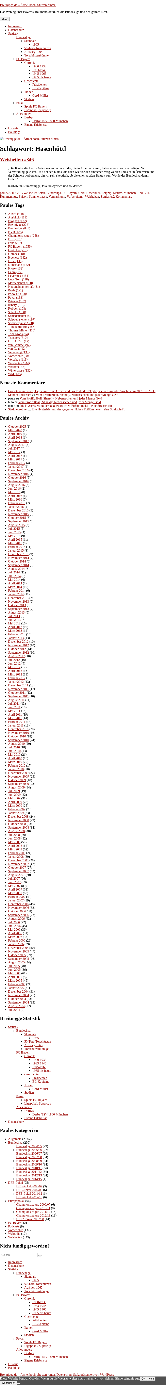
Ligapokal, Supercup (37, 110)
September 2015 (18, 521)
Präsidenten (39, 84)
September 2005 (18, 958)
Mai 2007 (14, 885)
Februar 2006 (16, 940)
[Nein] (18, 1383)
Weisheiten (30, 193)
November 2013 (18, 601)
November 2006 (18, 907)
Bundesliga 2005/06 (29, 1150)
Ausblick (17, 217)
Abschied (17, 213)
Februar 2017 (16, 463)
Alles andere (24, 113)
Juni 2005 (14, 969)
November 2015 (18, 514)
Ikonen (28, 92)
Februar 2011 (16, 721)
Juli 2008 (14, 834)
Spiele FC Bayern (35, 106)
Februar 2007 (16, 896)
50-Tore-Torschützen (37, 48)
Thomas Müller (21, 330)
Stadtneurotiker (18, 409)
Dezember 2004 (18, 991)
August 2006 (16, 918)
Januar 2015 (16, 550)
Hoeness (17, 257)
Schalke (17, 312)
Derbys (29, 117)
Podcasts (13, 1226)
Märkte (117, 193)
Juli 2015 (14, 528)
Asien (41, 193)
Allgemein (14, 1139)
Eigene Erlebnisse (35, 124)
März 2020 (15, 430)
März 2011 (15, 718)
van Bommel (19, 345)
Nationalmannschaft (24, 286)
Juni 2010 (14, 751)
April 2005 (15, 977)
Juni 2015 (14, 532)
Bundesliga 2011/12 (29, 1171)
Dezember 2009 (18, 773)
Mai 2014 (14, 579)
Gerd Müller (40, 95)
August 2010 (16, 743)
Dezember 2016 (18, 470)
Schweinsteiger (21, 319)
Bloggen (17, 221)
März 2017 (15, 459)
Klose (15, 268)
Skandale (30, 41)
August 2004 (16, 1006)
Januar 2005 (16, 988)
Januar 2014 (16, 594)
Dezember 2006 (18, 904)
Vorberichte (18, 356)
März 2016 (15, 499)
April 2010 (15, 758)
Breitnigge (18, 224)
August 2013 (16, 612)
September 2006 (18, 915)
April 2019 (15, 434)
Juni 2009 (14, 794)
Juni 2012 (14, 663)
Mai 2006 (14, 929)
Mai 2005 (14, 973)
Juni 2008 (14, 838)
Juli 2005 (14, 966)
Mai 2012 (14, 667)
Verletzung (19, 352)
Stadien (29, 99)
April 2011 (15, 714)
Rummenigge (8, 196)
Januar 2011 (15, 725)
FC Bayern (23, 59)
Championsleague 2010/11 (33, 1208)
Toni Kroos (18, 334)
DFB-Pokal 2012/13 (29, 1197)
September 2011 (18, 696)
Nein (151, 1378)
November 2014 (18, 557)
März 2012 (15, 674)
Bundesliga (23, 37)
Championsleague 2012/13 (33, 1215)
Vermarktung (57, 196)
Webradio (14, 1233)
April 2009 (15, 802)
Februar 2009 (16, 809)
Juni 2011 (14, 707)
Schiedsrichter (20, 315)
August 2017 (16, 444)
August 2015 (16, 525)
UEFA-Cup (18, 341)
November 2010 (18, 732)
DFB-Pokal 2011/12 (29, 1193)
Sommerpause (38, 196)
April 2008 (15, 845)
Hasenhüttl (93, 193)
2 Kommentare (122, 196)
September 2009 (18, 783)
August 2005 (16, 962)
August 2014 (16, 568)
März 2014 (15, 587)
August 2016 (16, 485)
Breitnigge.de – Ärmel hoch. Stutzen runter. (28, 5)
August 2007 (16, 875)
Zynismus (107, 196)
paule (3, 193)
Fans (15, 243)
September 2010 (18, 740)
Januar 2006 (16, 944)
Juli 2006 (14, 922)
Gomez (16, 254)
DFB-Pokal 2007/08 (29, 1190)
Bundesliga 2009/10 (29, 1164)
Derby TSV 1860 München (50, 121)
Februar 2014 (16, 590)
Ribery (16, 305)
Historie (13, 128)
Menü (5, 19)
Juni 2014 (14, 576)
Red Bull (143, 193)
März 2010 (15, 762)
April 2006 (15, 933)
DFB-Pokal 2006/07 (29, 1186)
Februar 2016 (16, 503)
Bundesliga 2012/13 (29, 1175)
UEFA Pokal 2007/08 (30, 1219)
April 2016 (15, 496)
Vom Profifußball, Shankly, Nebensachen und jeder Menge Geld (77, 394)
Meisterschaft (20, 283)
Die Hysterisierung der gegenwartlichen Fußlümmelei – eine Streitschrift (66, 405)
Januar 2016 (16, 506)
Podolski (17, 294)
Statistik (13, 33)
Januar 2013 (16, 638)
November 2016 (18, 474)
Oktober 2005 (17, 955)
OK (143, 1378)
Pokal (19, 102)
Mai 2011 (14, 711)
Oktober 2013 (17, 605)
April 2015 (15, 539)
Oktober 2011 (17, 692)
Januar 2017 (16, 466)
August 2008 (16, 831)
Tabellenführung (21, 326)
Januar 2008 (16, 856)
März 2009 (15, 805)
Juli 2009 (14, 791)
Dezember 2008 (18, 816)
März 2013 (15, 630)
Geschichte (31, 81)
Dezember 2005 (18, 947)
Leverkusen (18, 275)
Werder (16, 367)
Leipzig (106, 193)
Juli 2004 (14, 1009)
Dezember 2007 (18, 860)
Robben (17, 308)
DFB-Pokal (15, 1182)
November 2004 (18, 995)
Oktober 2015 (17, 517)
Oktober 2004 (17, 998)
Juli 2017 (14, 448)
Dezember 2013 (18, 598)
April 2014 (15, 583)
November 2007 (18, 864)
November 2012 (18, 645)
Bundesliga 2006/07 (29, 1153)
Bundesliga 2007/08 (29, 1157)
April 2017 (15, 455)
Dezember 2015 (18, 510)
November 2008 (18, 820)
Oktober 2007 (17, 867)
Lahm (15, 272)
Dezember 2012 (18, 641)
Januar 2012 (16, 681)
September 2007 (18, 871)
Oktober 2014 (17, 561)
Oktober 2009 (17, 780)
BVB (15, 232)
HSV (15, 261)
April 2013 (15, 627)
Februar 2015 (16, 547)
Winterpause (20, 370)
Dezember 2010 (18, 729)
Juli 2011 (14, 703)
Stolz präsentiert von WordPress (93, 1374)
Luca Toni (18, 279)
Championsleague (23, 235)
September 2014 (18, 565)
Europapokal (16, 1201)
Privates (17, 301)
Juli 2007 (14, 878)
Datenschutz (16, 30)
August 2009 (16, 787)
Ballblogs (14, 132)
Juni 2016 (14, 488)
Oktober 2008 (17, 824)
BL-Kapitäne (40, 88)
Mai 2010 (14, 754)
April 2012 (15, 670)
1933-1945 (39, 70)
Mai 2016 (14, 492)
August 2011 (16, 700)
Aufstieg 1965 (33, 51)
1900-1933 (39, 66)
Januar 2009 (16, 813)
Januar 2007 (16, 900)
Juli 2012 (14, 660)
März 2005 (15, 980)
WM (15, 374)
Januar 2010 (16, 769)
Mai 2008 (14, 842)
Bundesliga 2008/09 (29, 1160)
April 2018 (15, 437)
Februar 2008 (16, 853)
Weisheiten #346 (17, 159)
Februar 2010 (16, 765)
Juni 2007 (14, 882)
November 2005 (18, 951)
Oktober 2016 (17, 477)
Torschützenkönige (36, 55)
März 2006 (15, 937)
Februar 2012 (16, 678)
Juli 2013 (14, 616)
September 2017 (18, 441)
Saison (23, 196)
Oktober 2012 (17, 649)
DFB (15, 239)
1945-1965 (39, 73)
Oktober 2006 (17, 911)
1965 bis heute (41, 77)
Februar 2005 (16, 984)
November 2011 (18, 689)
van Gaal (17, 348)
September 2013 (18, 608)
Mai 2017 (14, 452)
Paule (15, 290)
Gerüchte (18, 250)
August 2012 (16, 656)
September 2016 (18, 481)
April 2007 (15, 889)
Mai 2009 (14, 798)
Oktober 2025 (17, 426)
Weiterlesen (8, 1382)
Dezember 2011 (18, 685)
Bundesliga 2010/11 (29, 1168)
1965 (35, 44)
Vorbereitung (75, 196)
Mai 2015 (14, 536)
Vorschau (18, 359)
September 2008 (18, 827)
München (130, 193)
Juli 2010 (14, 747)
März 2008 (15, 849)
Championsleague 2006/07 (33, 1204)
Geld (81, 193)
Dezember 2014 (18, 554)
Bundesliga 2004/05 (29, 1146)
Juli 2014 (14, 572)
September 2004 (18, 1002)
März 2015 (15, 543)
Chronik (29, 62)
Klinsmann (19, 264)
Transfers (18, 337)
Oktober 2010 (17, 736)
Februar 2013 (16, 634)
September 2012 (18, 652)
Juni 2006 (14, 926)
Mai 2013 (14, 623)
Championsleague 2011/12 (33, 1211)
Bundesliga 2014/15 (29, 1179)
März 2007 (15, 893)
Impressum (15, 26)
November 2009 (18, 776)
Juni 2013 (14, 619)
